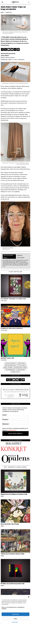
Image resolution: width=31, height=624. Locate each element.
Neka (15, 619)
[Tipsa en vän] (8, 49)
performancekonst (11, 369)
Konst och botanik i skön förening (10, 524)
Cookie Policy (15, 622)
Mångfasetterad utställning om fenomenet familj (14, 494)
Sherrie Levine (15, 372)
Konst (2, 12)
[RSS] (15, 49)
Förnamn (5, 419)
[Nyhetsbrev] (18, 49)
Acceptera (15, 614)
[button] (28, 597)
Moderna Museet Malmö (20, 367)
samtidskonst (21, 369)
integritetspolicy (11, 430)
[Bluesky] (11, 49)
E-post (4, 415)
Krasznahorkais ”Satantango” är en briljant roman (13, 298)
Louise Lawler (22, 365)
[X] (5, 49)
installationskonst (10, 363)
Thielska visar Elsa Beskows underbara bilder (13, 553)
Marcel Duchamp (8, 367)
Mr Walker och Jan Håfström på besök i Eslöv (12, 583)
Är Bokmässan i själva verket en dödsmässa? (12, 328)
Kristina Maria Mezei (10, 365)
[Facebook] (2, 49)
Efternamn (5, 424)
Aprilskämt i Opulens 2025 (7, 358)
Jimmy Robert (21, 363)
